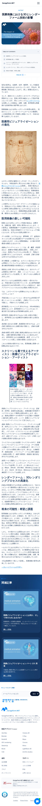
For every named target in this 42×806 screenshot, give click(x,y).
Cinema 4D (26, 733)
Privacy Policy (24, 800)
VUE (3, 752)
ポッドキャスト (6, 773)
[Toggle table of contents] (38, 52)
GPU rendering (6, 742)
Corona (25, 742)
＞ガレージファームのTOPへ (12, 567)
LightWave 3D (27, 749)
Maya (24, 739)
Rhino (24, 745)
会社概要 (4, 762)
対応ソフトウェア (28, 762)
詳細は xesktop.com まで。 (20, 785)
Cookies (15, 800)
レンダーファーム (33, 101)
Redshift (4, 739)
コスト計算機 (27, 765)
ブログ (4, 769)
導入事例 (4, 765)
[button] (38, 3)
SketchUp (5, 745)
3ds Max (4, 733)
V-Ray (24, 736)
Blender (4, 736)
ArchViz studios (27, 752)
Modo (3, 749)
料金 (24, 769)
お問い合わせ (27, 773)
